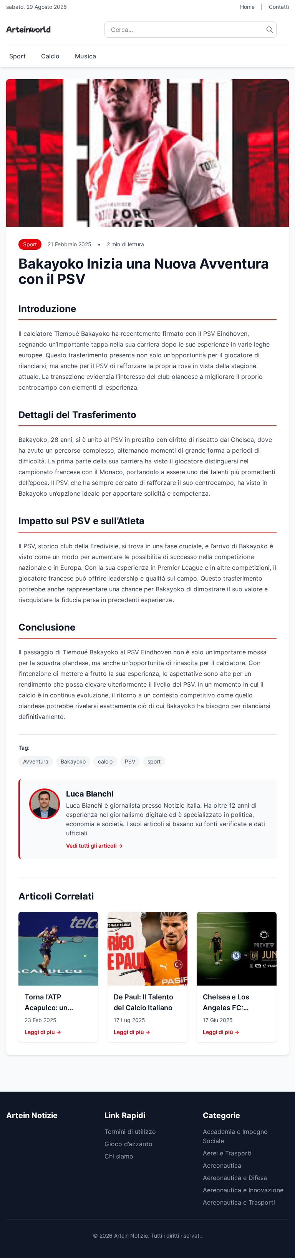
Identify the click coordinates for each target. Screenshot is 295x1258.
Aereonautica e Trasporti (239, 1202)
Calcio (50, 56)
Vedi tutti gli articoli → (94, 845)
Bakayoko (73, 761)
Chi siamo (118, 1156)
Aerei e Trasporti (227, 1153)
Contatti (279, 6)
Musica (85, 56)
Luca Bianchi (89, 793)
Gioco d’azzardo (128, 1144)
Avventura (35, 761)
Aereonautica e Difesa (235, 1178)
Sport (17, 56)
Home (247, 6)
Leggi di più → (43, 1032)
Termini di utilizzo (130, 1131)
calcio (105, 761)
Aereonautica (222, 1165)
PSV (130, 761)
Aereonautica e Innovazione (243, 1190)
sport (154, 761)
